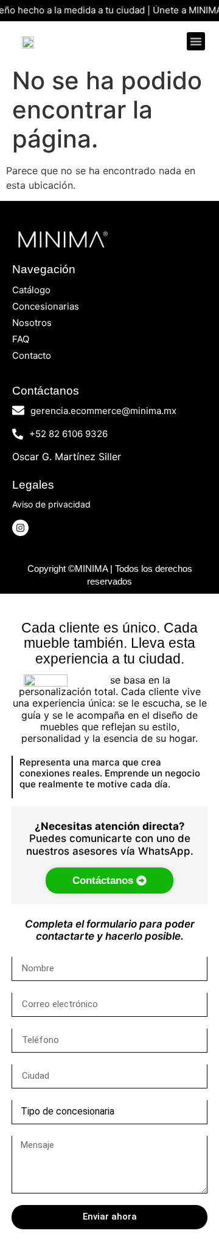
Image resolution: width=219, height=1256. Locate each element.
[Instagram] (20, 528)
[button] (196, 41)
